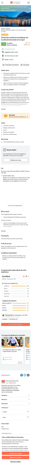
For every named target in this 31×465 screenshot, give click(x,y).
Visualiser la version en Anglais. (8, 10)
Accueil (2, 28)
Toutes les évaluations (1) (11, 283)
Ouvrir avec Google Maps (15, 205)
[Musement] (15, 2)
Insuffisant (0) (6, 293)
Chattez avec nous (15, 160)
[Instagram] (27, 375)
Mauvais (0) (6, 296)
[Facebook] (21, 375)
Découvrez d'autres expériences (17, 116)
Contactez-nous (5, 428)
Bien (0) (5, 288)
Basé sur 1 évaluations (12, 45)
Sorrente (8, 28)
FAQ (3, 426)
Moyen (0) (6, 291)
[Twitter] (24, 375)
